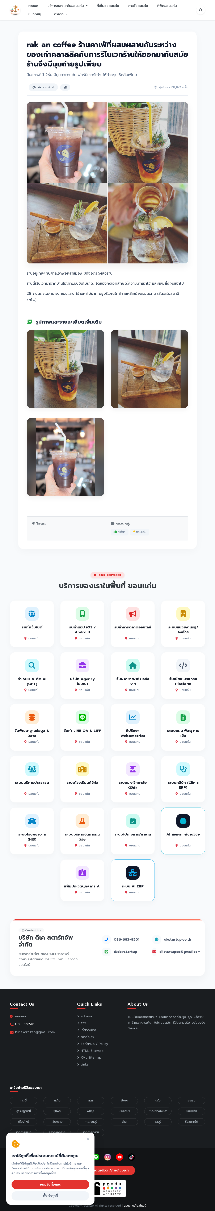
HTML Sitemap (92, 1050)
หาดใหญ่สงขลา (158, 1111)
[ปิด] (88, 1139)
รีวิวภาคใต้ (191, 1122)
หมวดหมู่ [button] (35, 14)
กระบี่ (23, 1100)
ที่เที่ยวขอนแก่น (108, 5)
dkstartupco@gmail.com (180, 951)
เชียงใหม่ (23, 1122)
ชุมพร (57, 1111)
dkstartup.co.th (177, 939)
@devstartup (125, 951)
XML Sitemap (91, 1057)
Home (33, 5)
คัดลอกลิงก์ (46, 87)
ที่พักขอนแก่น (167, 5)
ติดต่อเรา (87, 1037)
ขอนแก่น (140, 532)
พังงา (124, 1100)
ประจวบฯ (124, 1111)
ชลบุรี (158, 1122)
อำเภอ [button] (59, 14)
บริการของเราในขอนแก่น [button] (66, 5)
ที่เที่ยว (121, 532)
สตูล (90, 1100)
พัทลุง (90, 1111)
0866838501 (24, 1024)
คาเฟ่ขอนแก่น (138, 5)
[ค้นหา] (200, 10)
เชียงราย (57, 1122)
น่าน (124, 1122)
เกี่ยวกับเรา (88, 1030)
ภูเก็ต (57, 1100)
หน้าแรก (86, 1016)
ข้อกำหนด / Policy (94, 1044)
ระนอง (191, 1100)
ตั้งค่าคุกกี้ (50, 1195)
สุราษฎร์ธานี (23, 1111)
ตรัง (158, 1100)
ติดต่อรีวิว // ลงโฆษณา (110, 1170)
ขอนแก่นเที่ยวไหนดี (135, 1205)
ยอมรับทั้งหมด (50, 1184)
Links (84, 1064)
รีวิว (83, 1023)
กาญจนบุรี (90, 1122)
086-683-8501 (126, 939)
